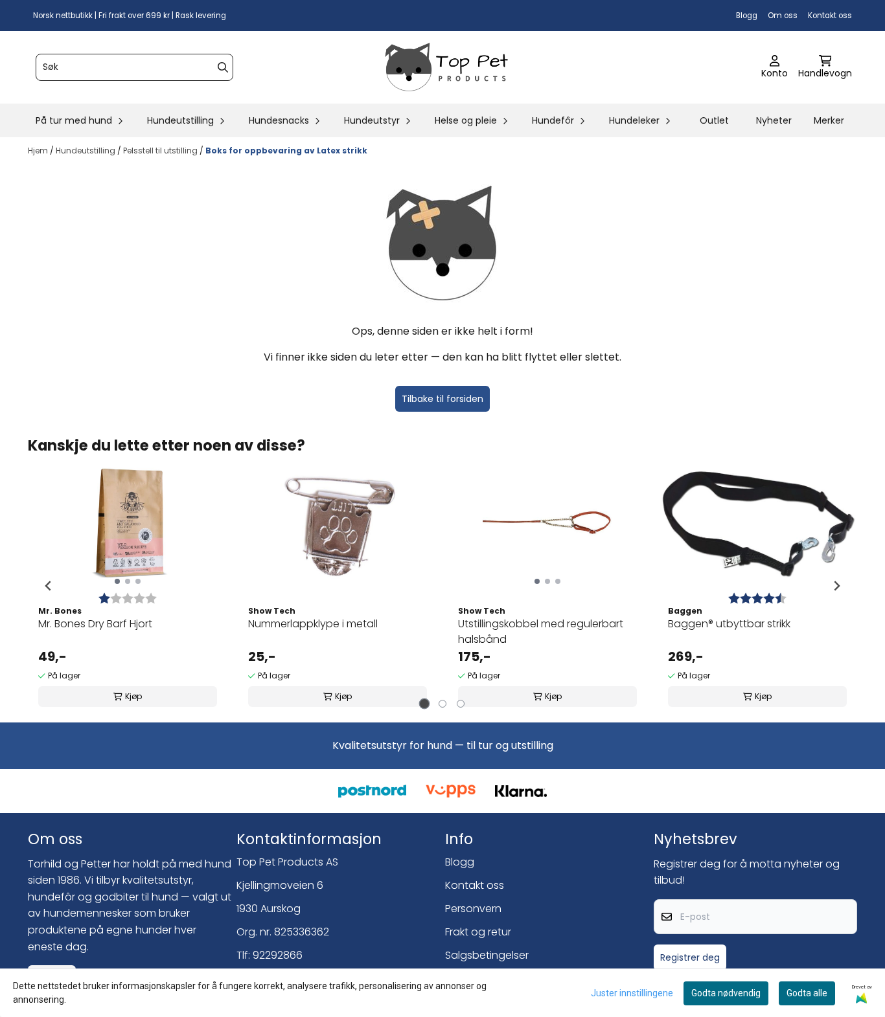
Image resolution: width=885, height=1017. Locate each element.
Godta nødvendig (726, 993)
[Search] (223, 67)
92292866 (278, 955)
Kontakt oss (830, 15)
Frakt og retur (478, 931)
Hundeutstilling (86, 150)
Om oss (783, 15)
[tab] (424, 704)
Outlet (714, 120)
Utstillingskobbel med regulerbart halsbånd (540, 631)
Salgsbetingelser (487, 955)
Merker (829, 120)
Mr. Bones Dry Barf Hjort (95, 623)
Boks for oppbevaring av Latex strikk (286, 150)
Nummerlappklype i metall (313, 623)
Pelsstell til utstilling (161, 150)
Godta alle (807, 993)
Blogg (746, 15)
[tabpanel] (127, 586)
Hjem (39, 150)
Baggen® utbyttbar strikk (729, 623)
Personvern (473, 908)
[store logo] (446, 67)
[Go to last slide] (48, 586)
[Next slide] (836, 586)
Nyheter (774, 120)
